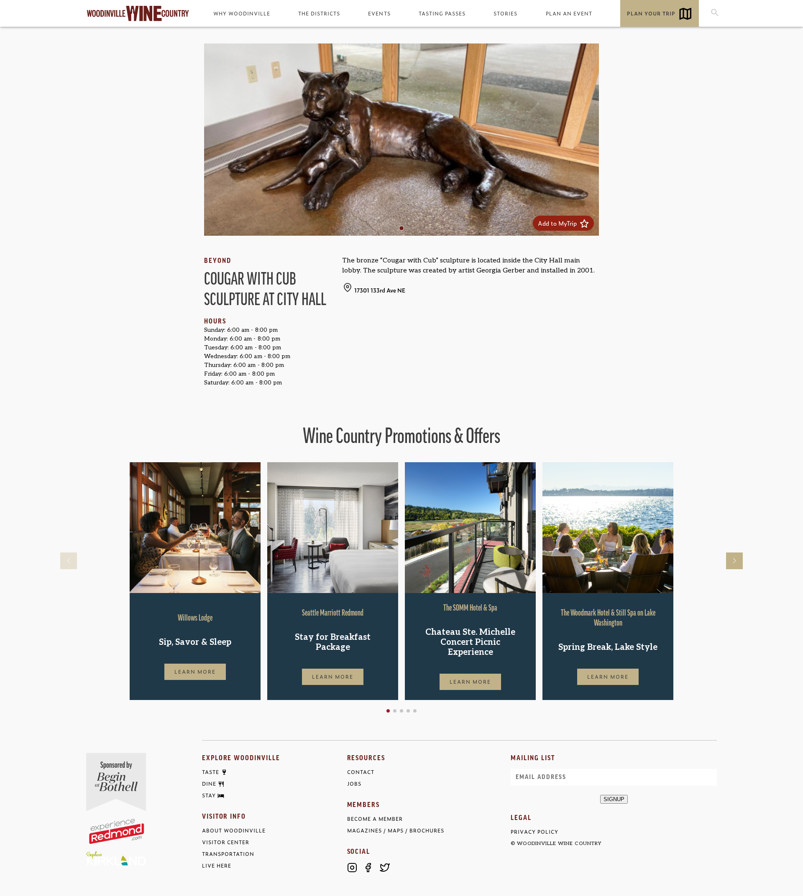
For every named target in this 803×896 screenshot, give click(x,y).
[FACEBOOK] (368, 868)
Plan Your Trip (651, 13)
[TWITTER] (385, 868)
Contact (360, 772)
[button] (388, 711)
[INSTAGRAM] (352, 868)
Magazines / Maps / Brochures (395, 830)
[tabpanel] (401, 139)
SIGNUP (614, 799)
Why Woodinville (241, 13)
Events (379, 13)
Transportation (228, 854)
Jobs (354, 784)
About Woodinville (234, 830)
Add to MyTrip (559, 223)
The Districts (319, 13)
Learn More (195, 671)
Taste (210, 772)
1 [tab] (403, 230)
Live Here (216, 866)
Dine (209, 784)
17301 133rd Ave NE (379, 290)
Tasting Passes (442, 13)
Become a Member (375, 819)
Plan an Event (569, 13)
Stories (505, 13)
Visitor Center (225, 842)
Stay (209, 795)
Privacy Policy (534, 832)
